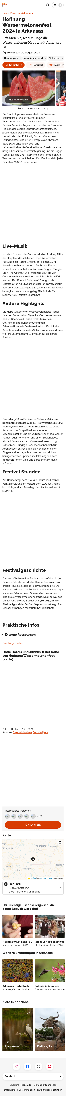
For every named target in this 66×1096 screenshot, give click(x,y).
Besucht (38, 65)
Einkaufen (54, 58)
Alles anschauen (18, 99)
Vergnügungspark (33, 58)
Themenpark (11, 58)
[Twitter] (38, 1066)
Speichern (15, 65)
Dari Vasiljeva (40, 732)
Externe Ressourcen (20, 634)
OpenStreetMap (45, 878)
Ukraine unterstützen (45, 1085)
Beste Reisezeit (17, 13)
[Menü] (58, 5)
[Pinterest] (49, 1066)
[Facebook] (27, 1066)
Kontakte (26, 1085)
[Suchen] (47, 5)
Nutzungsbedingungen (49, 1090)
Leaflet (33, 878)
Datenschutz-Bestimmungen (19, 1090)
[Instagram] (16, 1066)
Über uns (14, 1085)
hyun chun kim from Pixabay (34, 108)
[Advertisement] (33, 200)
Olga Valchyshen (22, 732)
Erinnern (35, 825)
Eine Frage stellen (12, 643)
